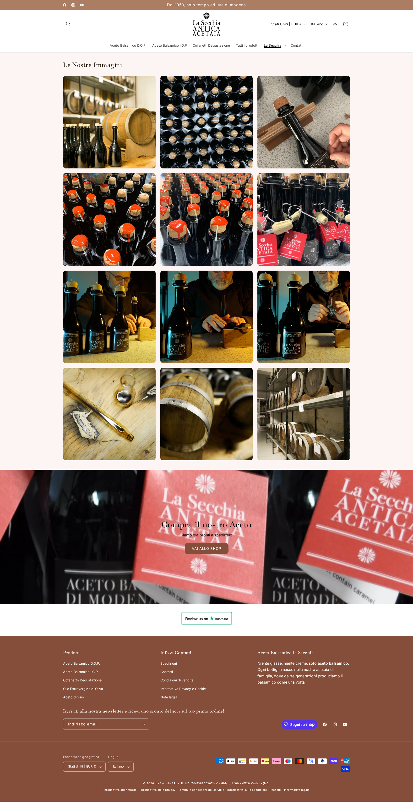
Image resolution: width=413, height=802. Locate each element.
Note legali (168, 697)
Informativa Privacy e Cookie (183, 688)
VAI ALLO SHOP (206, 548)
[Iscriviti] (143, 724)
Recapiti (275, 790)
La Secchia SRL (166, 783)
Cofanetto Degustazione (82, 680)
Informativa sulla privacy (158, 790)
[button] (68, 24)
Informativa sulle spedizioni (247, 790)
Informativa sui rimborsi (120, 790)
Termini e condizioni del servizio (201, 790)
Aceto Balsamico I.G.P (80, 672)
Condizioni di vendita (177, 680)
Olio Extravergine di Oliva (83, 688)
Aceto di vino (73, 697)
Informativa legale (297, 790)
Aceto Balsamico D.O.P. (81, 663)
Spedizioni (168, 663)
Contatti (166, 672)
